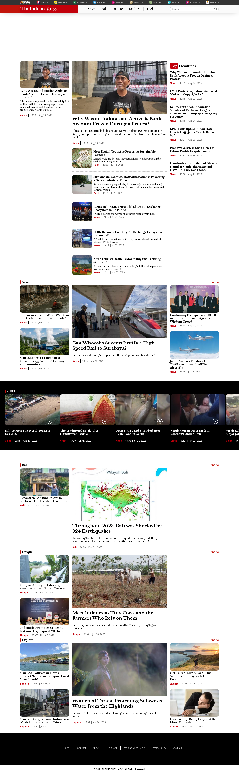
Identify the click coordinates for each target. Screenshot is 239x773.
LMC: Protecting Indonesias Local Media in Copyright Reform (193, 93)
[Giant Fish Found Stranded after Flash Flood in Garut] (142, 424)
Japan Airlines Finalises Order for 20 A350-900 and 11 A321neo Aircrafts (194, 364)
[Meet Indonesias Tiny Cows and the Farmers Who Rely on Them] (119, 607)
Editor (67, 747)
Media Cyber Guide (134, 747)
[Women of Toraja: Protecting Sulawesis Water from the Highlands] (119, 695)
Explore (134, 9)
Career (113, 747)
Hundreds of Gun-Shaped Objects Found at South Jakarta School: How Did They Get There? (193, 167)
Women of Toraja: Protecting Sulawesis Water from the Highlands (117, 703)
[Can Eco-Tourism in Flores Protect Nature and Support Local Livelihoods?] (44, 657)
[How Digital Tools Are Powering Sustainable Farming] (82, 158)
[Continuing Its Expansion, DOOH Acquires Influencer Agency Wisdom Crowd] (194, 299)
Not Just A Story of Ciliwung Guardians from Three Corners (43, 586)
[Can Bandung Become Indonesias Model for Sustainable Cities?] (44, 703)
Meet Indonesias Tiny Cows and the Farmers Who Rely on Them (112, 615)
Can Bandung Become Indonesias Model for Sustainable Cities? (44, 720)
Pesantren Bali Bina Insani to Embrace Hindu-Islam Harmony (43, 499)
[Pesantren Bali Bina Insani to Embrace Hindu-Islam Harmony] (44, 482)
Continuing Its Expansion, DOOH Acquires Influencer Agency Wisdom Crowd (193, 318)
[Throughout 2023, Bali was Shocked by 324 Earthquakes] (119, 520)
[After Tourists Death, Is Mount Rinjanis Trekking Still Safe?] (82, 265)
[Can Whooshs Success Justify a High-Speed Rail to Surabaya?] (119, 337)
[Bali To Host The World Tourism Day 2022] (32, 424)
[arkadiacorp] (25, 2)
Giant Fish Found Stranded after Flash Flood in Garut (137, 432)
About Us (98, 747)
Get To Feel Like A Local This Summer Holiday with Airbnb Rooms (191, 676)
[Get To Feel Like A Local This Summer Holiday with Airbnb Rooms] (194, 657)
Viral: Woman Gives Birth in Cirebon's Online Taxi (190, 432)
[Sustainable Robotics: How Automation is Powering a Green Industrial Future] (82, 185)
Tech (150, 9)
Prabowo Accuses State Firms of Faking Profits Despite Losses (192, 149)
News (91, 9)
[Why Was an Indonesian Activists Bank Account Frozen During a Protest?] (44, 74)
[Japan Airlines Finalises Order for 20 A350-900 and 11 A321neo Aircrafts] (194, 345)
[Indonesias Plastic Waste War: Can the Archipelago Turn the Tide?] (44, 299)
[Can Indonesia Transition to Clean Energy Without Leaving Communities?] (44, 341)
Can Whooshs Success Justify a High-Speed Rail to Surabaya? (114, 345)
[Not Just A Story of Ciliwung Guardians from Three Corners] (44, 569)
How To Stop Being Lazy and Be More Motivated (193, 720)
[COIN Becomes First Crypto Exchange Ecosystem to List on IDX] (82, 239)
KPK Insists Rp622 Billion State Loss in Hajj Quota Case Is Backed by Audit (193, 132)
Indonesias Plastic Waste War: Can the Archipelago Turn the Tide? (44, 316)
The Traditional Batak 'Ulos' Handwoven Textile (79, 432)
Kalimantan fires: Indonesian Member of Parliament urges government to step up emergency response (193, 111)
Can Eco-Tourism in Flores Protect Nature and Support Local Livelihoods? (44, 676)
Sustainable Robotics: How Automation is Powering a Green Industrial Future (129, 178)
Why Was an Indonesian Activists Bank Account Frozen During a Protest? (43, 94)
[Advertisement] (117, 38)
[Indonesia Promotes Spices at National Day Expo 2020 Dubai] (44, 611)
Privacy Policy (159, 747)
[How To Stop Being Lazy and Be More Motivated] (194, 703)
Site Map (177, 747)
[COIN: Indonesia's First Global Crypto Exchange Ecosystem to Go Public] (82, 212)
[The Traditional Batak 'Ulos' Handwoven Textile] (87, 424)
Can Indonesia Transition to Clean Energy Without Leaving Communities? (42, 361)
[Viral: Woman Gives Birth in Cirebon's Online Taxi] (198, 424)
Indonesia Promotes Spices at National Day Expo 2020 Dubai (42, 629)
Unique (118, 9)
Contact (81, 747)
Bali (104, 9)
